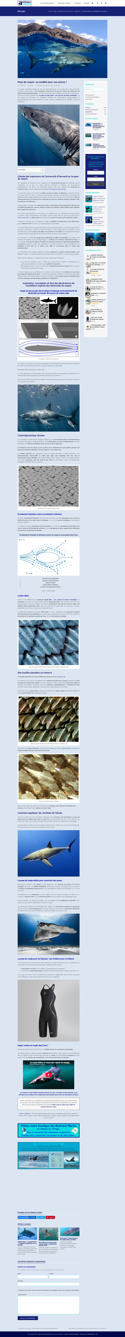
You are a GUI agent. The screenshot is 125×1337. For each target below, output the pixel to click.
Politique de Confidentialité (87, 1334)
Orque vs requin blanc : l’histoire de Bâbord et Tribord (99, 198)
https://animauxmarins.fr (45, 1334)
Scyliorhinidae (66, 748)
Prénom (95, 169)
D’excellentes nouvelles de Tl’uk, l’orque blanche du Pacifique (87, 1329)
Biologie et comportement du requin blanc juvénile (69, 1238)
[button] (97, 3)
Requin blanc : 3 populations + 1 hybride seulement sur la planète (27, 1243)
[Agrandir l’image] (62, 49)
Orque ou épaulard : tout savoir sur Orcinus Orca (99, 209)
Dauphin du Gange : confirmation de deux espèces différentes (38, 1329)
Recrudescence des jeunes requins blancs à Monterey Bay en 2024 (48, 1244)
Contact (66, 1334)
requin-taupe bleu (23, 217)
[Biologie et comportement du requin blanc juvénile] (70, 1232)
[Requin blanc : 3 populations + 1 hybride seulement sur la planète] (27, 1233)
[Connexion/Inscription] (106, 3)
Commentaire (22, 1294)
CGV (96, 1334)
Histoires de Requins (91, 110)
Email (95, 176)
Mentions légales (74, 1334)
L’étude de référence (24, 1113)
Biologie (40, 85)
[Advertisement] (48, 1189)
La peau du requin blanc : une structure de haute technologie (58, 95)
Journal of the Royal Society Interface (55, 189)
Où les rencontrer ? (91, 114)
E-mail (51, 1274)
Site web (20, 1281)
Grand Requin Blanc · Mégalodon (51, 85)
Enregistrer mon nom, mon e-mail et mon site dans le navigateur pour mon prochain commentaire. (48, 1290)
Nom (20, 1274)
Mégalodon (88, 112)
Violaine (31, 85)
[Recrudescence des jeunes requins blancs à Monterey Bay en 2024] (48, 1234)
